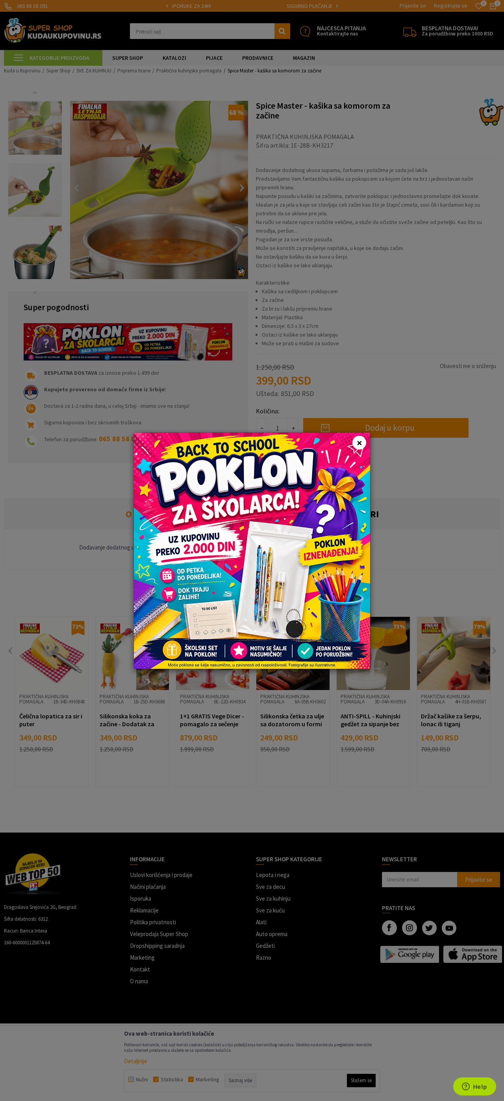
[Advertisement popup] (252, 549)
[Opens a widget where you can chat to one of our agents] (474, 1087)
